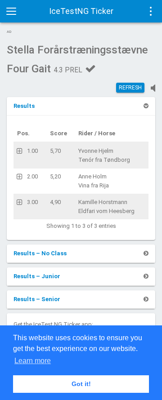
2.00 (32, 176)
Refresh (130, 87)
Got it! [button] (81, 383)
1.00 (32, 150)
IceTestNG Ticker (81, 11)
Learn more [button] (32, 360)
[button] (24, 105)
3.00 (32, 202)
